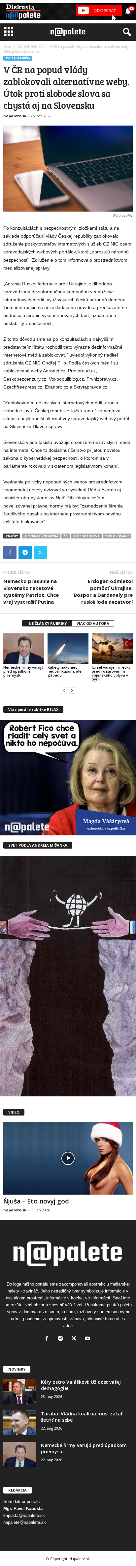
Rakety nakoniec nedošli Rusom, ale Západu (65, 671)
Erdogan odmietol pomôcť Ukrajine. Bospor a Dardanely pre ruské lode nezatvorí (103, 591)
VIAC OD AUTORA (93, 623)
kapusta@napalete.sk (24, 1515)
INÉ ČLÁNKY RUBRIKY (47, 623)
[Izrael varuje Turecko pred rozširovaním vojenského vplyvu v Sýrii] (112, 648)
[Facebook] (10, 552)
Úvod (7, 46)
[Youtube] (88, 1339)
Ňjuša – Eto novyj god (36, 1201)
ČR (66, 536)
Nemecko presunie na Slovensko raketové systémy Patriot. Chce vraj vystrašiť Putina (31, 591)
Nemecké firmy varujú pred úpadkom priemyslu (23, 671)
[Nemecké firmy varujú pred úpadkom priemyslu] (23, 648)
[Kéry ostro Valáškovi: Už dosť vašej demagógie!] (19, 1391)
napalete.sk (14, 115)
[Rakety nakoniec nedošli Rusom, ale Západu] (68, 648)
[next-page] (72, 690)
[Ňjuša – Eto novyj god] (68, 1158)
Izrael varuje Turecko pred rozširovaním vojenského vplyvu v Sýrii (111, 673)
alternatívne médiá (41, 536)
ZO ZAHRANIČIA (30, 46)
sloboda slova (86, 536)
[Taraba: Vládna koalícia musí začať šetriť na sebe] (19, 1422)
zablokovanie (117, 536)
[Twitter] (40, 552)
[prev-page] (64, 690)
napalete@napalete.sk (24, 1522)
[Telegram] (25, 552)
